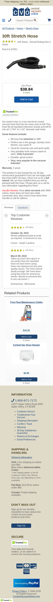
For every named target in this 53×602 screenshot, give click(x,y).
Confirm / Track (24, 424)
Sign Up (21, 525)
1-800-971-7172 (25, 400)
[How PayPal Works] (26, 586)
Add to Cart (26, 99)
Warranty (21, 427)
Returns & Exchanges (28, 436)
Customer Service (26, 411)
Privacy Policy (19, 591)
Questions (23, 207)
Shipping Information (27, 420)
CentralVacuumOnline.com (26, 596)
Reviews (8, 207)
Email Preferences (26, 439)
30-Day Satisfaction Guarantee (27, 431)
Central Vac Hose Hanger (26, 345)
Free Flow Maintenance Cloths (26, 302)
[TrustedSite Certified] (10, 112)
